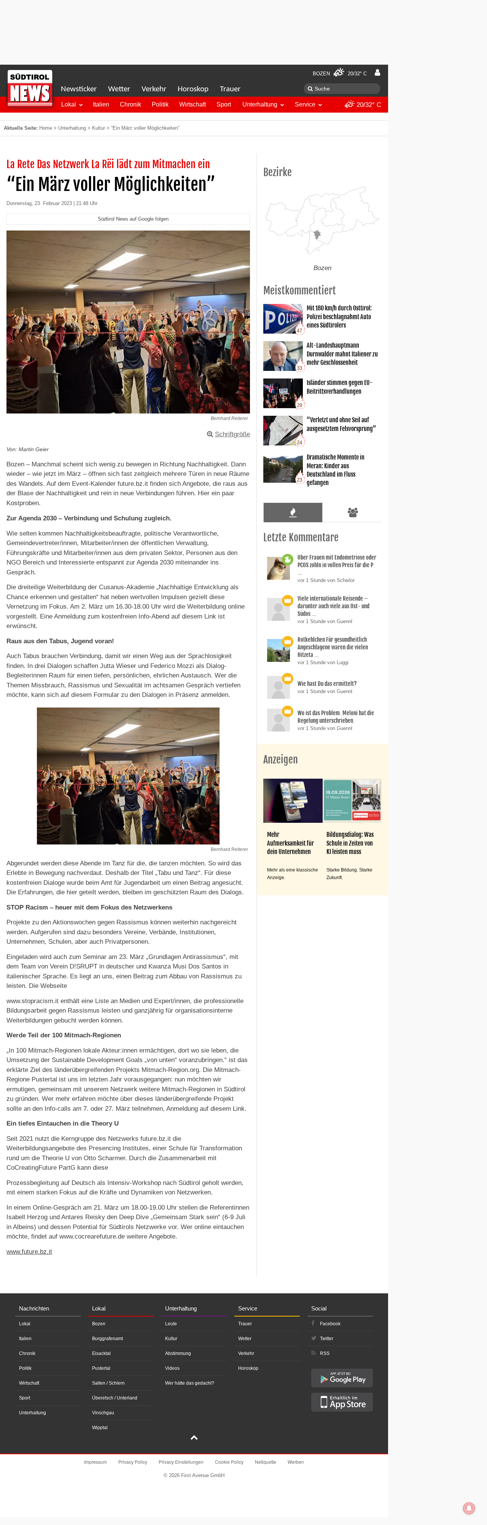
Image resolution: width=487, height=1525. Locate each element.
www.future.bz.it (29, 1251)
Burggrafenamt (107, 1338)
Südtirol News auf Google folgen (133, 219)
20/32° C (368, 104)
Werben (296, 1461)
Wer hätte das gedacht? (189, 1383)
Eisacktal (101, 1353)
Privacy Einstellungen (181, 1461)
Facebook (330, 1323)
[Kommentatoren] (353, 512)
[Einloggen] (377, 72)
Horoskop (193, 89)
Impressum (95, 1461)
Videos (172, 1368)
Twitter (326, 1338)
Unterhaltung (259, 104)
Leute (171, 1323)
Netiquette (265, 1461)
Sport (223, 104)
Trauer (230, 89)
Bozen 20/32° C (340, 73)
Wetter (119, 89)
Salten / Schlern (108, 1383)
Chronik (130, 104)
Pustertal (101, 1368)
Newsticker (79, 89)
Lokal (68, 104)
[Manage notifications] (469, 1508)
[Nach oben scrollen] (194, 1438)
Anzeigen (280, 760)
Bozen (98, 1323)
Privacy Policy (132, 1461)
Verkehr (154, 89)
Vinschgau (103, 1412)
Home (45, 128)
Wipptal (100, 1427)
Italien (101, 104)
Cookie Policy (229, 1461)
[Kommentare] (292, 512)
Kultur (98, 128)
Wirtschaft (192, 104)
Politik (160, 104)
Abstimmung (178, 1353)
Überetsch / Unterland (114, 1398)
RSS (324, 1353)
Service (305, 104)
